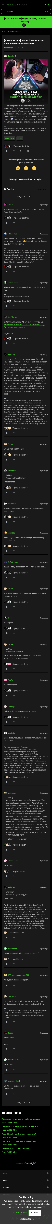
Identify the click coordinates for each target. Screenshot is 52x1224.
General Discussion (9, 1137)
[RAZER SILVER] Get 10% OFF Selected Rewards (21, 1119)
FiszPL (10, 204)
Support (6, 1187)
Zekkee (10, 444)
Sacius (10, 1033)
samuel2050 (13, 282)
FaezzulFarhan (14, 996)
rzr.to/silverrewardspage (23, 119)
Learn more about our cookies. (29, 1207)
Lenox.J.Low (13, 860)
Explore (5, 1180)
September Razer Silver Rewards (15, 1149)
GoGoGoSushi (13, 562)
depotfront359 (13, 1059)
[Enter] (4, 11)
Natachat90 (12, 234)
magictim (11, 733)
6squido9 (11, 533)
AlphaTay (11, 354)
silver (19, 138)
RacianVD (12, 470)
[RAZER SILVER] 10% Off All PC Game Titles (19, 1141)
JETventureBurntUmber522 (18, 975)
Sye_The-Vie (12, 317)
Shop (5, 1173)
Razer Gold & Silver (12, 31)
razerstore (9, 138)
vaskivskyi (12, 503)
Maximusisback (14, 1081)
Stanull (11, 618)
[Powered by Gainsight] (26, 1164)
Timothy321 (12, 706)
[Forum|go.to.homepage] (17, 5)
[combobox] (26, 11)
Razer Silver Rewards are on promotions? (19, 1134)
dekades (11, 56)
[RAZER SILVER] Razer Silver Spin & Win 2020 (20, 1127)
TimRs (10, 680)
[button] (2, 5)
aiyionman (12, 793)
